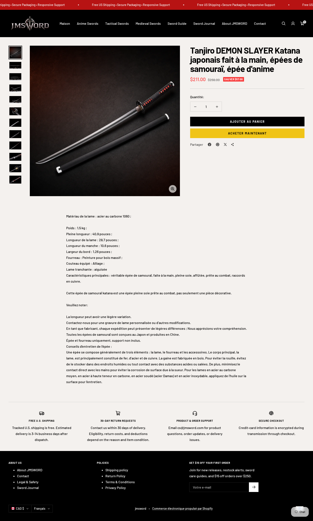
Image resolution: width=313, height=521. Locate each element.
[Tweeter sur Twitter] (225, 144)
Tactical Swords (117, 23)
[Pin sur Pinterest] (217, 144)
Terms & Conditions (120, 482)
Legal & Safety (28, 482)
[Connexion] (293, 23)
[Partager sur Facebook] (209, 144)
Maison (65, 23)
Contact (260, 23)
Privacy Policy (115, 488)
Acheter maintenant (247, 133)
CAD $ (20, 508)
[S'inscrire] (253, 487)
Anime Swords (87, 23)
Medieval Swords (148, 23)
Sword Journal (204, 23)
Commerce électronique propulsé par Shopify (182, 508)
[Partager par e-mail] (232, 144)
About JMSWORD (234, 23)
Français (39, 508)
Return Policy (115, 476)
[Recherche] (283, 23)
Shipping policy (116, 470)
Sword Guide (177, 23)
